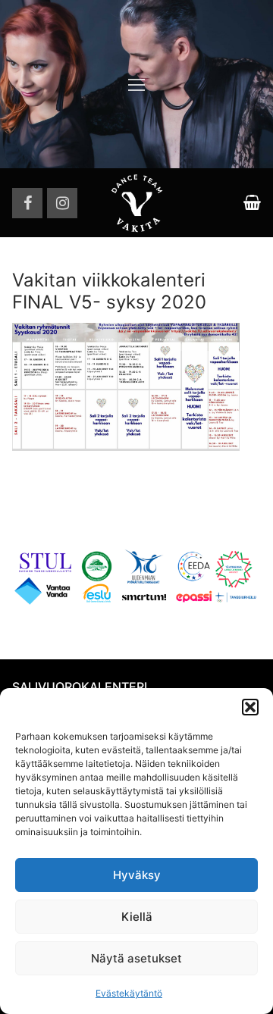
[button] (250, 707)
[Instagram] (62, 203)
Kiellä (136, 916)
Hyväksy (137, 875)
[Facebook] (27, 203)
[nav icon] (136, 84)
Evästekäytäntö (129, 993)
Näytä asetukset (136, 958)
